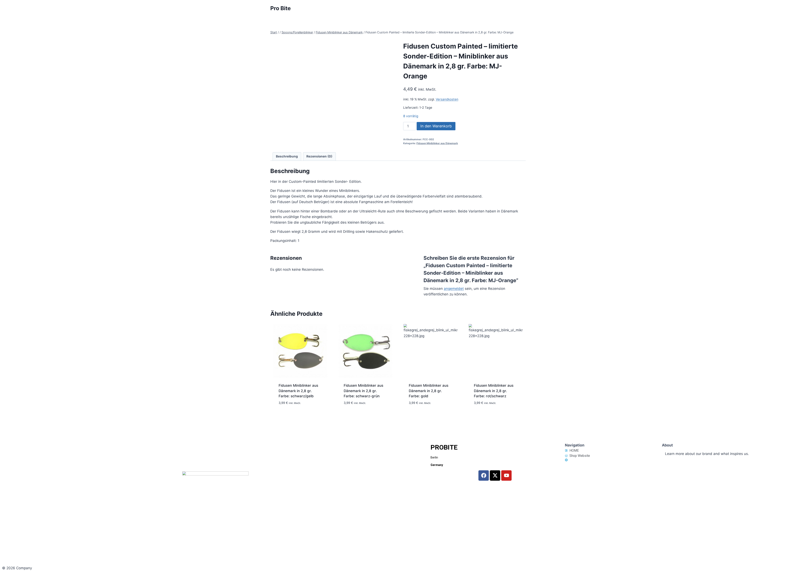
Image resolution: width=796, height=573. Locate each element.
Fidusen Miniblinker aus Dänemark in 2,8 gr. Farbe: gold (428, 390)
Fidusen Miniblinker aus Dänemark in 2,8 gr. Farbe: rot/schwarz (493, 390)
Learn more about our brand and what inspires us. (707, 454)
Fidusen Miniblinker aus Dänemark (437, 143)
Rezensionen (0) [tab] (319, 156)
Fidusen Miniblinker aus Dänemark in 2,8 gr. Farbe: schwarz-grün (363, 390)
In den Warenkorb (436, 126)
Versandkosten (447, 99)
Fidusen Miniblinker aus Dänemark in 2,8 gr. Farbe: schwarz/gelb (298, 390)
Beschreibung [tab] (287, 156)
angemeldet (454, 288)
